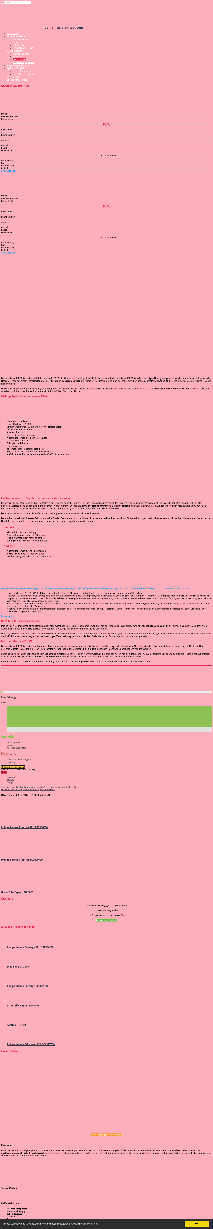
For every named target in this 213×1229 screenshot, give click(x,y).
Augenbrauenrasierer (18, 65)
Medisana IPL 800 (18, 966)
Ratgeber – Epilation (24, 74)
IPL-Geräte (13, 76)
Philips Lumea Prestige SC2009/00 (22, 859)
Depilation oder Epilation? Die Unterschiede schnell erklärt (39, 787)
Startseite (12, 33)
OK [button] (196, 1224)
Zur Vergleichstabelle (106, 920)
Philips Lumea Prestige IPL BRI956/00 (28, 789)
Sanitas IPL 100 (16, 1025)
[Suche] (2, 3)
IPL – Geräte (19, 59)
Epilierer (17, 42)
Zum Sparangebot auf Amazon (106, 1134)
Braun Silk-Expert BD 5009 (17, 892)
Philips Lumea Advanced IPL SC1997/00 (31, 1044)
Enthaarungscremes (23, 47)
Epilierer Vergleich (16, 68)
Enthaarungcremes (17, 79)
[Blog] (23, 1180)
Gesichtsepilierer (22, 71)
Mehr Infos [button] (92, 1223)
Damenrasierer (21, 39)
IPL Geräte (18, 45)
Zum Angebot (8, 171)
